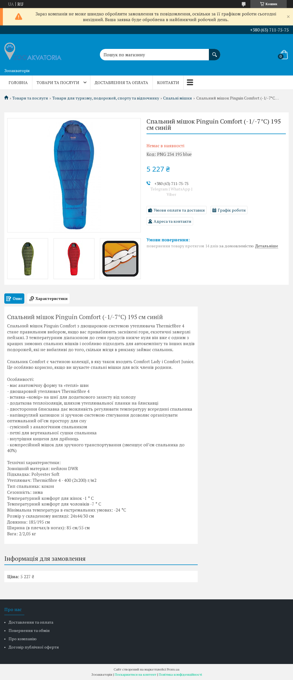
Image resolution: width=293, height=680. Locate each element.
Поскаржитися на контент (135, 674)
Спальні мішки (177, 98)
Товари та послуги (58, 82)
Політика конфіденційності (180, 674)
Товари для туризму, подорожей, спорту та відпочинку (105, 98)
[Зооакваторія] (33, 49)
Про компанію (23, 638)
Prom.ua (173, 669)
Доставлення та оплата (121, 82)
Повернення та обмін (29, 630)
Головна (18, 82)
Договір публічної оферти (34, 647)
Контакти (168, 82)
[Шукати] (214, 51)
